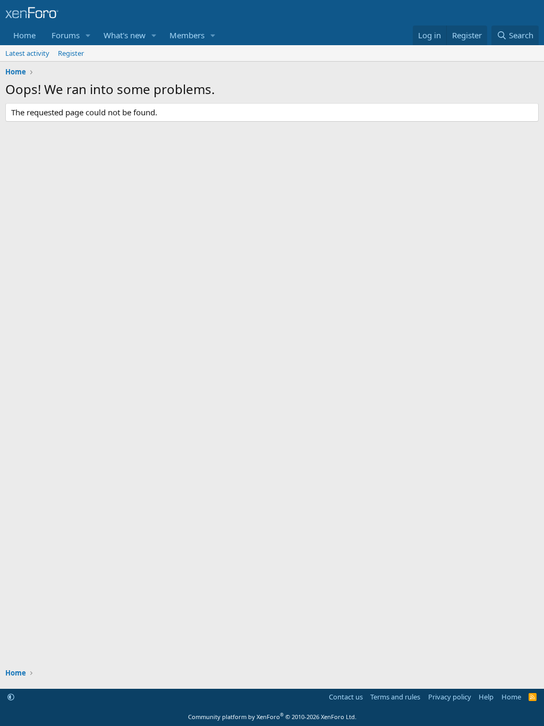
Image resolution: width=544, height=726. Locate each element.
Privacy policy (449, 697)
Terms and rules (395, 697)
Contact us (346, 697)
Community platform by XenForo (272, 717)
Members (187, 35)
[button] (88, 35)
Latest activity (27, 53)
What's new (125, 35)
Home (24, 35)
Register (71, 53)
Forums (66, 35)
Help (486, 697)
